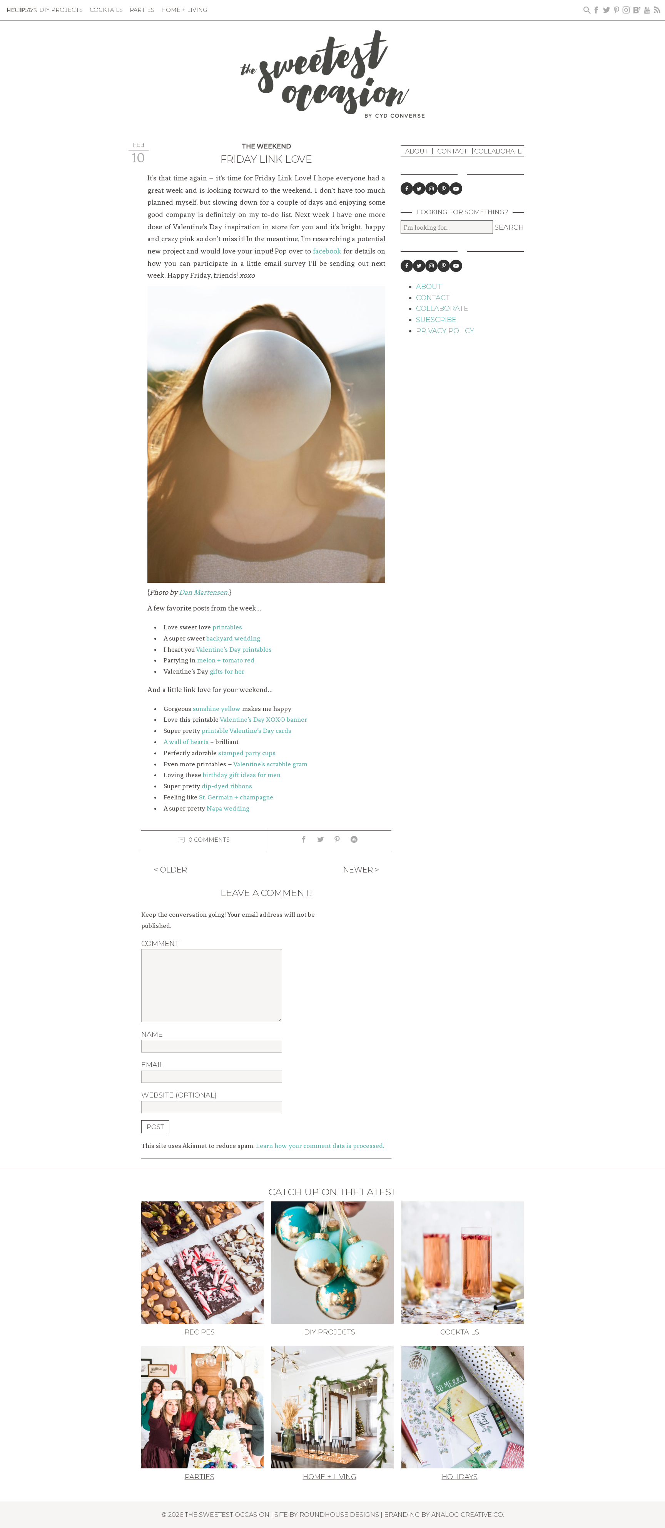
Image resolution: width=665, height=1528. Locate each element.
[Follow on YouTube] (456, 188)
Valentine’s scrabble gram (270, 764)
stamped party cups (247, 753)
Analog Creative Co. (467, 1514)
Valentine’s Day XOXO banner (263, 719)
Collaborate (498, 151)
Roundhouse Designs (339, 1514)
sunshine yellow (217, 708)
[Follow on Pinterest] (444, 188)
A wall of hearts (186, 742)
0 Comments (209, 839)
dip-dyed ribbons (227, 786)
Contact (452, 151)
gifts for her (227, 671)
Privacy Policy (445, 331)
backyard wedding (233, 638)
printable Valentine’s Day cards (246, 730)
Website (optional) (179, 1095)
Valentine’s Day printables (234, 649)
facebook (327, 251)
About (416, 151)
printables (227, 627)
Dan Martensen (203, 592)
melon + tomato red (225, 660)
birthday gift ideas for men (242, 775)
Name (152, 1034)
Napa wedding (228, 808)
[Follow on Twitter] (419, 188)
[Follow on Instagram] (431, 188)
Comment (160, 943)
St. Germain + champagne (236, 797)
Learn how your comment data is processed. (320, 1145)
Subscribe (436, 319)
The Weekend (266, 146)
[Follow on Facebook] (407, 188)
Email (152, 1065)
